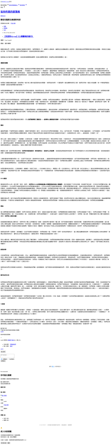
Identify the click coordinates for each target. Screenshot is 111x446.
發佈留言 (3, 361)
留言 (13, 340)
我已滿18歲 (3, 443)
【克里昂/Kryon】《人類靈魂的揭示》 (19, 36)
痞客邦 (9, 340)
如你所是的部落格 (10, 11)
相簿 (5, 26)
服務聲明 (70, 425)
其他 (11, 346)
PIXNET (44, 425)
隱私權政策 (64, 425)
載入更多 (3, 351)
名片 (5, 30)
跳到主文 (3, 16)
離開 (9, 443)
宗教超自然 (13, 344)
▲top (2, 348)
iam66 (2, 331)
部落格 (5, 28)
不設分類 (13, 23)
